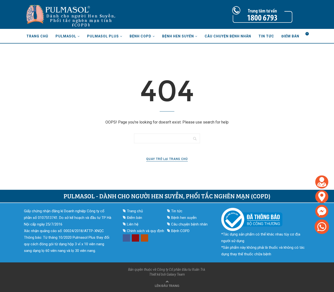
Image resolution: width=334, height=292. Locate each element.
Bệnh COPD (140, 36)
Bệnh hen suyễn (178, 36)
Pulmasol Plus (103, 36)
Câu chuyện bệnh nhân (228, 36)
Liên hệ (132, 224)
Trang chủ (37, 36)
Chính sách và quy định (145, 231)
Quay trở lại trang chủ (167, 159)
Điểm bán (290, 36)
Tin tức (266, 36)
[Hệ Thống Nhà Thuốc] (321, 191)
